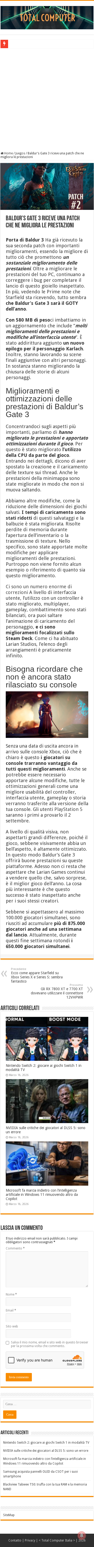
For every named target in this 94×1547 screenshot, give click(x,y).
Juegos (20, 153)
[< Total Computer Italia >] (47, 17)
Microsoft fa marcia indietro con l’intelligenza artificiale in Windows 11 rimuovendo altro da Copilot (42, 1194)
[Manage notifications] (82, 1535)
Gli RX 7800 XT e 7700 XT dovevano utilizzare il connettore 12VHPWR (57, 991)
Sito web (12, 1326)
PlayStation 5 (68, 809)
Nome (11, 1294)
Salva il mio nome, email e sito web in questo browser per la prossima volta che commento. (49, 1344)
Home (8, 153)
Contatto (14, 1540)
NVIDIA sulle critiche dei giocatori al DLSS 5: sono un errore (45, 1451)
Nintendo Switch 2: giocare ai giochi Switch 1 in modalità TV (46, 1442)
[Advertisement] (47, 99)
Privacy (30, 1540)
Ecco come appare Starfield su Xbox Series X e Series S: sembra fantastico (37, 975)
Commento (15, 1248)
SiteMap (9, 1515)
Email (11, 1310)
